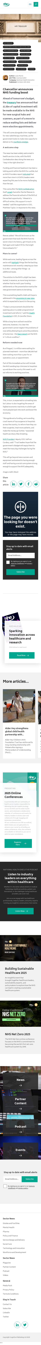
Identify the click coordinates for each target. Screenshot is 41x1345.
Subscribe (7, 1308)
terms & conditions (17, 563)
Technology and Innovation (14, 1248)
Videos (5, 1275)
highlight (15, 262)
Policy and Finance (10, 1236)
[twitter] (25, 1325)
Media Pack (7, 1285)
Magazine (7, 1262)
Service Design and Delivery (14, 1240)
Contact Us (7, 1304)
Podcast (6, 1271)
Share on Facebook (28, 484)
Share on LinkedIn (13, 484)
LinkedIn (6, 1312)
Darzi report (22, 334)
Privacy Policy (8, 1289)
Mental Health (8, 1227)
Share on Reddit (36, 484)
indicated (26, 174)
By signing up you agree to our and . (21, 564)
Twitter (6, 1316)
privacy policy (23, 1188)
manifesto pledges (20, 142)
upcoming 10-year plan (25, 298)
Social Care (7, 1244)
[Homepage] (6, 4)
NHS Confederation (26, 189)
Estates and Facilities (11, 1223)
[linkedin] (17, 1325)
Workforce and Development (14, 1252)
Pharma (6, 1231)
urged (9, 192)
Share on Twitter (21, 484)
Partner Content (9, 1267)
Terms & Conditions (11, 1294)
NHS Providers (9, 439)
